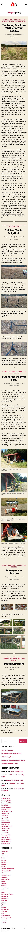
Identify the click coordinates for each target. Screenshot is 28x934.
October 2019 (5, 843)
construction (7, 658)
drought (3, 883)
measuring (4, 896)
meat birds (5, 21)
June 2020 (4, 833)
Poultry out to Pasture (14, 572)
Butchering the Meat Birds (14, 378)
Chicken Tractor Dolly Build (14, 232)
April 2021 (4, 818)
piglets (3, 903)
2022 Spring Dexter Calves (9, 763)
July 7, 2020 (20, 667)
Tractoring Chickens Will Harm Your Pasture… (14, 28)
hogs (3, 892)
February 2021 (5, 822)
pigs (2, 905)
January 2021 (5, 824)
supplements (5, 915)
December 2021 (6, 807)
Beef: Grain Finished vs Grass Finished (13, 760)
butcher (4, 371)
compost (4, 877)
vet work (4, 920)
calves (3, 864)
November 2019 (6, 841)
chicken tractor (8, 19)
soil (25, 21)
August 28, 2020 (20, 383)
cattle (3, 866)
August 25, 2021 (20, 237)
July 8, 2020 (20, 577)
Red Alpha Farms (10, 928)
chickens (17, 19)
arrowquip (4, 856)
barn (2, 858)
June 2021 (4, 815)
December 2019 (6, 839)
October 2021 (5, 809)
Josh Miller (9, 34)
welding (17, 226)
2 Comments (15, 37)
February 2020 (6, 835)
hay (2, 890)
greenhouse (5, 888)
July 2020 (4, 830)
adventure (4, 851)
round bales (19, 21)
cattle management (7, 868)
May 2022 (4, 805)
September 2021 (6, 811)
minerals (4, 900)
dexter (3, 881)
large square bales (7, 894)
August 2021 (5, 813)
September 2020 (6, 826)
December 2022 (6, 803)
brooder (4, 565)
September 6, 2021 (20, 34)
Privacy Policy (5, 931)
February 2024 (6, 801)
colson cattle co (6, 875)
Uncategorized (6, 918)
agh (2, 853)
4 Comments (15, 239)
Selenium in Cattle (7, 750)
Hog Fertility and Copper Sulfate (11, 753)
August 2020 (5, 828)
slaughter (17, 373)
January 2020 (5, 837)
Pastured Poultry (14, 663)
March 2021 (5, 820)
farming (22, 19)
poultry (12, 21)
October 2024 (5, 798)
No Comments (15, 385)
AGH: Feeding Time (7, 757)
